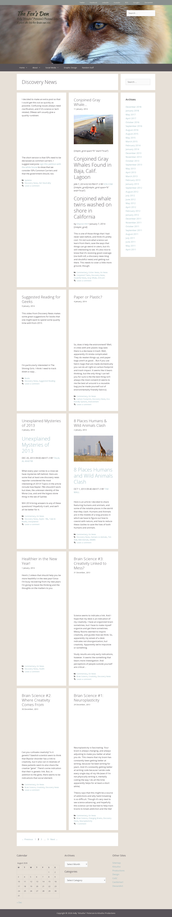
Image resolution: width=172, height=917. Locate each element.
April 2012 (131, 207)
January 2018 (132, 110)
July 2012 (130, 195)
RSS (126, 2)
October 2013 (132, 160)
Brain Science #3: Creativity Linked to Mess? (90, 563)
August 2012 (132, 191)
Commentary (81, 272)
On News (104, 272)
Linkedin (105, 2)
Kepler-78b (43, 519)
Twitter (82, 2)
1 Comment (81, 824)
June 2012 (131, 199)
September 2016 (134, 126)
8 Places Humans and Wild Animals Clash (93, 475)
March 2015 (132, 141)
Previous (27, 839)
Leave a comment (32, 186)
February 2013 (133, 180)
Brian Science (82, 818)
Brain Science (82, 676)
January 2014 (132, 149)
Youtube (117, 2)
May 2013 (131, 168)
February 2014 (133, 145)
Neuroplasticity (85, 821)
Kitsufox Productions (106, 913)
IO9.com (101, 278)
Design (115, 874)
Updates (28, 180)
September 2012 (134, 187)
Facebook (93, 2)
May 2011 (131, 245)
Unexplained (33, 521)
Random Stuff (88, 67)
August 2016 (132, 130)
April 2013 (131, 172)
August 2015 (132, 133)
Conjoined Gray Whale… (87, 102)
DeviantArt (149, 2)
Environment (93, 401)
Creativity (92, 676)
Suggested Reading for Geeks (41, 299)
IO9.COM (108, 184)
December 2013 (133, 153)
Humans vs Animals (99, 537)
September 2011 (134, 230)
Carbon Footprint (83, 399)
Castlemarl (117, 882)
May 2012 (131, 203)
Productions (118, 870)
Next (54, 839)
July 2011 (130, 238)
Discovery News (31, 183)
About (35, 67)
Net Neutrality (45, 183)
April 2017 (131, 118)
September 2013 (134, 164)
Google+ (136, 2)
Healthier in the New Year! (39, 561)
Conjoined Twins (83, 275)
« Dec (19, 902)
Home (22, 67)
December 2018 (133, 106)
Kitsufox (116, 866)
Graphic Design (70, 67)
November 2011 (134, 222)
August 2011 (132, 234)
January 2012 (132, 214)
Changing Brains (95, 818)
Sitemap (116, 862)
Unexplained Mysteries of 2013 (41, 423)
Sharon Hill (82, 223)
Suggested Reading (47, 381)
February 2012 (133, 210)
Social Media (50, 67)
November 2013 (134, 156)
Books (27, 378)
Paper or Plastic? (88, 297)
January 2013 (132, 184)
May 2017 (131, 114)
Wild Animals (83, 540)
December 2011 (133, 218)
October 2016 (132, 122)
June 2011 (131, 241)
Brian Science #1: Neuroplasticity (88, 698)
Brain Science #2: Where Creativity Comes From (36, 700)
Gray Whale (92, 278)
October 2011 (132, 226)
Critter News (93, 272)
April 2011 (131, 249)
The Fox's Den (33, 13)
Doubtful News (80, 278)
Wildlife (93, 540)
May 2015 (131, 137)
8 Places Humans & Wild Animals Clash (90, 423)
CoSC (114, 878)
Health (41, 669)
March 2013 (132, 176)
